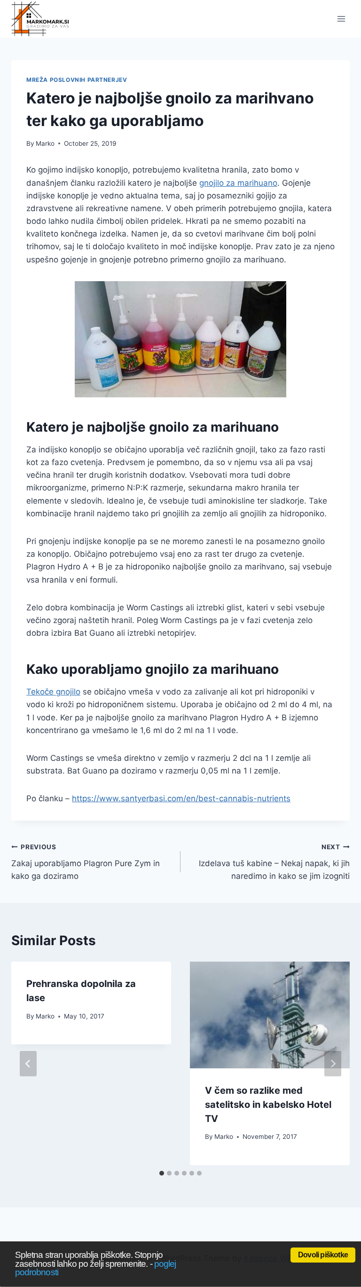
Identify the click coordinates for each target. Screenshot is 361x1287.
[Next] (332, 1063)
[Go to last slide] (28, 1063)
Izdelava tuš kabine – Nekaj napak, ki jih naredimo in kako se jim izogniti (274, 862)
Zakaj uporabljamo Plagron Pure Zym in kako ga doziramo (85, 862)
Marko (45, 143)
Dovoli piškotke (323, 1255)
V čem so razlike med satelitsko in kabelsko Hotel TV (268, 1104)
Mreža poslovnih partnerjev (76, 79)
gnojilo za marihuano (238, 183)
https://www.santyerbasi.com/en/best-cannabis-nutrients (181, 798)
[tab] (161, 1173)
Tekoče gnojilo (53, 691)
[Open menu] (341, 18)
